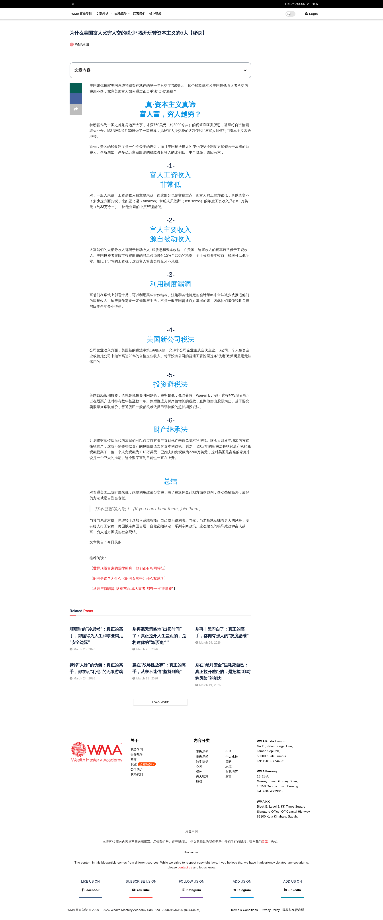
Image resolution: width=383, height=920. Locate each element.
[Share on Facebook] (76, 98)
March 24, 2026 (209, 642)
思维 (228, 766)
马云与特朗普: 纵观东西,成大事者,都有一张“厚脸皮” (133, 588)
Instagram (193, 890)
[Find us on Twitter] (72, 4)
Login (313, 13)
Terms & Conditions (244, 910)
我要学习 (137, 749)
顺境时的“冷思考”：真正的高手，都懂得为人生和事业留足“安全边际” (96, 636)
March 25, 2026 (84, 649)
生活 (228, 751)
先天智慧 (202, 776)
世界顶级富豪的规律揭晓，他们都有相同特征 (128, 568)
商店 (134, 759)
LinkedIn (294, 890)
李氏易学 (121, 13)
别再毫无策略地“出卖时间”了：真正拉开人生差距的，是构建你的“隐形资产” (159, 636)
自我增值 (231, 771)
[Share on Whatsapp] (76, 88)
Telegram (244, 890)
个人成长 (231, 756)
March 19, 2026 (146, 678)
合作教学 (137, 754)
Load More (160, 702)
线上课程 (155, 13)
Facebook (92, 890)
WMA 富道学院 (81, 13)
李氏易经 (202, 756)
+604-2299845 (273, 791)
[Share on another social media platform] (76, 109)
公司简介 (137, 769)
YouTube (143, 890)
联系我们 (139, 13)
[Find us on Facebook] (66, 4)
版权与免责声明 (293, 910)
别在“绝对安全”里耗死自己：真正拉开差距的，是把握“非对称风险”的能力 (223, 671)
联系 (265, 841)
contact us (185, 867)
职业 (143, 764)
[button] (245, 70)
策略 (228, 761)
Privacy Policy (270, 910)
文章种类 (102, 13)
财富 (228, 776)
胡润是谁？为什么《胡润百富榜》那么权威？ (128, 578)
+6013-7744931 (274, 761)
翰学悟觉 (202, 761)
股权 (199, 781)
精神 (199, 771)
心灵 (199, 766)
